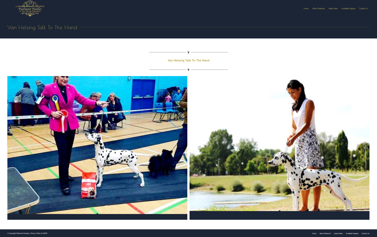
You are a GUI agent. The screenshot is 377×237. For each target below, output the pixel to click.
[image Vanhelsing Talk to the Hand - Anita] (98, 149)
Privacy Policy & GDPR (38, 233)
